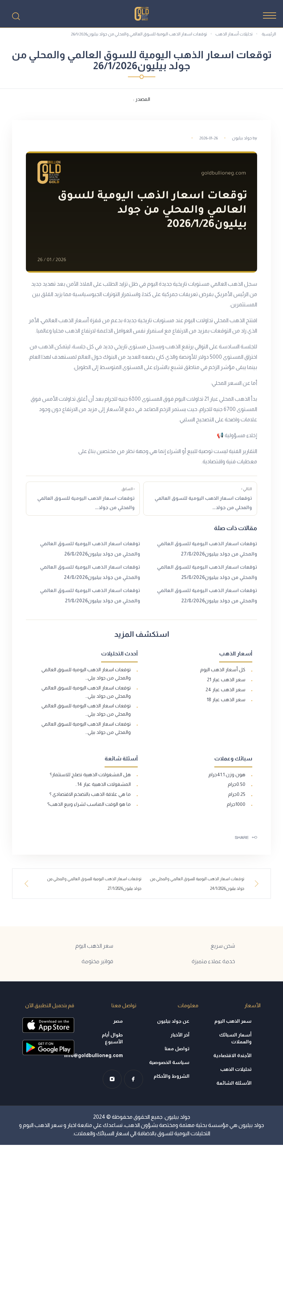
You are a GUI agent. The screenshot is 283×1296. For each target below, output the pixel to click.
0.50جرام (236, 784)
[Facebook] (133, 1079)
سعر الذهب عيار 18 (226, 699)
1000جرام (236, 804)
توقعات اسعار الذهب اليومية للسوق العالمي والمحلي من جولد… (203, 498)
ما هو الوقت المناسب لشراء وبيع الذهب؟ (89, 804)
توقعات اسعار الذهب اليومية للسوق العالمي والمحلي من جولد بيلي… (86, 674)
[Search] (16, 16)
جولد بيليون (242, 138)
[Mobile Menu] (269, 15)
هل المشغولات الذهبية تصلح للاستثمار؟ (90, 774)
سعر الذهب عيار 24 (225, 689)
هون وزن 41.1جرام (226, 774)
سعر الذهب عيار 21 (226, 679)
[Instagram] (112, 1079)
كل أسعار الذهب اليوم (222, 669)
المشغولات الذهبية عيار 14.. (103, 784)
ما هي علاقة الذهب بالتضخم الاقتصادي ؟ (90, 794)
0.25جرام (236, 794)
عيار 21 (211, 399)
